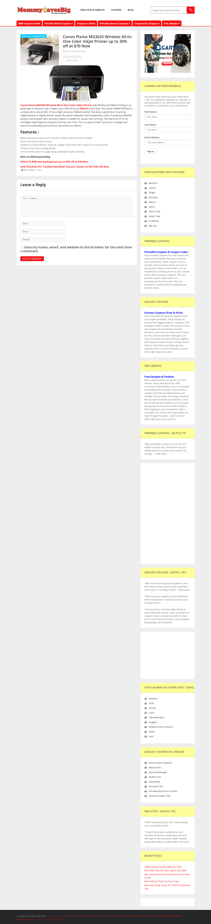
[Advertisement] (167, 513)
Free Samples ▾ (172, 23)
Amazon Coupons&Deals (33, 36)
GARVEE (94, 916)
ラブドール (38, 919)
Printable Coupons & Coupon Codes (166, 252)
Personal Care (156, 786)
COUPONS (116, 9)
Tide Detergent (156, 717)
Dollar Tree (154, 216)
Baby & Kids (155, 767)
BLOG (131, 9)
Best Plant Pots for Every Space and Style (165, 870)
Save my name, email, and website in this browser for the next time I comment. (76, 249)
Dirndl (47, 919)
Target (152, 192)
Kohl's (152, 206)
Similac (152, 707)
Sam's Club (154, 211)
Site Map (86, 916)
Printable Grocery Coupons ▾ (115, 23)
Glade (152, 731)
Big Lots (153, 225)
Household (154, 781)
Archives (65, 916)
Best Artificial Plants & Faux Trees (161, 881)
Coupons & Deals (86, 23)
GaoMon (104, 916)
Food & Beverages (158, 772)
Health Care (155, 776)
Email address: (152, 137)
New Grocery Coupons (160, 762)
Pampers (153, 698)
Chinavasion (115, 916)
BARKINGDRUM (173, 916)
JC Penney (154, 220)
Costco (152, 187)
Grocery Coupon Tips (159, 795)
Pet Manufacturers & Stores (163, 791)
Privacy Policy (53, 916)
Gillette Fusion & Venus (161, 726)
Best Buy (153, 197)
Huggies (153, 722)
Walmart (153, 183)
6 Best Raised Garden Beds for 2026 (162, 866)
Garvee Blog (57, 919)
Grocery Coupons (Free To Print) (163, 312)
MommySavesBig (129, 916)
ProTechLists (144, 916)
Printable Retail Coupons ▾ (58, 23)
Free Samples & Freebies (159, 376)
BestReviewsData (24, 919)
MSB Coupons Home (29, 23)
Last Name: (150, 124)
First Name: (150, 111)
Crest (151, 712)
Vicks (151, 703)
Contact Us (75, 916)
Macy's (152, 202)
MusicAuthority (158, 916)
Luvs (151, 736)
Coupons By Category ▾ (146, 23)
